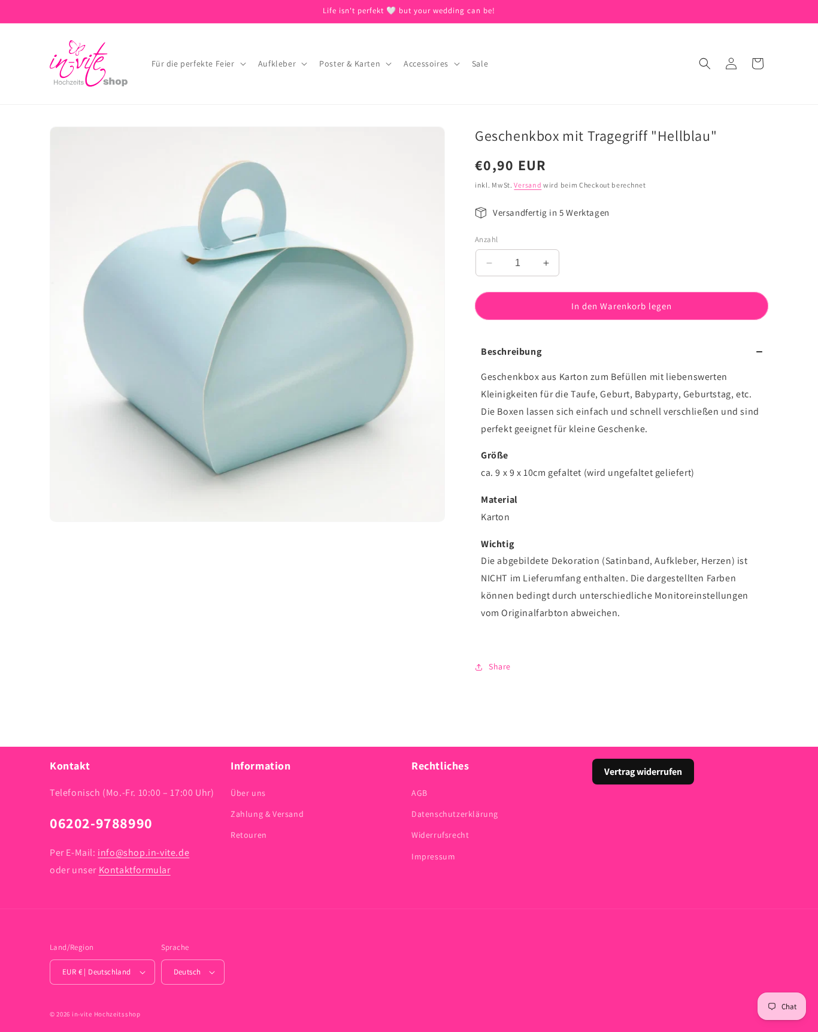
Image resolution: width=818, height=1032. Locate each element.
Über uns (248, 792)
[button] (197, 63)
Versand (527, 184)
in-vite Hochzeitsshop (106, 1014)
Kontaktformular (135, 870)
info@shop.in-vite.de (143, 852)
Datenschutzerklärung (454, 813)
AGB (419, 792)
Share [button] (500, 666)
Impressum (433, 856)
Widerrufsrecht (440, 834)
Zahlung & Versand (267, 813)
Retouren (249, 834)
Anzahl (486, 239)
